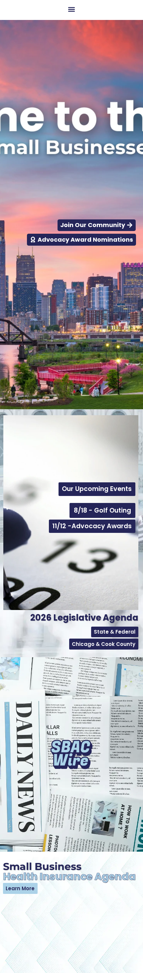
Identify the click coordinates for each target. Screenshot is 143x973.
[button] (71, 9)
